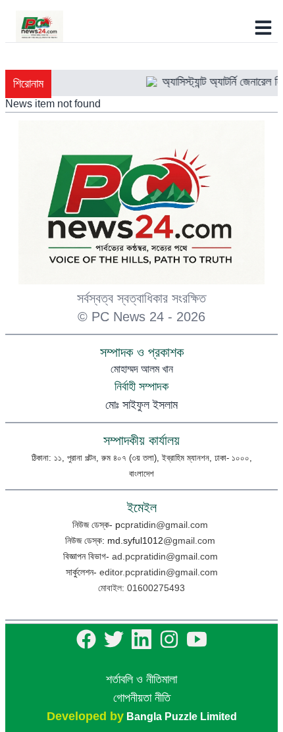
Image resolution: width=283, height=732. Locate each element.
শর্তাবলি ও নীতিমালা (141, 679)
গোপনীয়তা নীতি (141, 697)
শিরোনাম (28, 83)
